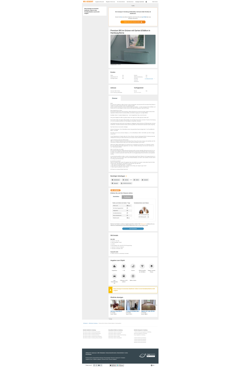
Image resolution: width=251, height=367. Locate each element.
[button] (156, 305)
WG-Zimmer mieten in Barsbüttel (115, 337)
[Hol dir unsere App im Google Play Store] (120, 365)
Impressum (94, 352)
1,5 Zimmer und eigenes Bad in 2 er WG (133, 311)
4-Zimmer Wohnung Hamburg (140, 340)
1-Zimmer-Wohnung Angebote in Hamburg (142, 331)
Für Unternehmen (121, 1)
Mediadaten (102, 352)
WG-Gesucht (85, 323)
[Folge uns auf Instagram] (94, 365)
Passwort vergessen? (115, 357)
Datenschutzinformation (111, 352)
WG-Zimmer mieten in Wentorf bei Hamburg (117, 334)
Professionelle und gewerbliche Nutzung (94, 357)
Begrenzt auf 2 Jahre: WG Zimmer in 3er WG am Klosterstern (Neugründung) (148, 311)
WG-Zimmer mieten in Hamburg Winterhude (92, 333)
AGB (98, 352)
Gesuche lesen (105, 359)
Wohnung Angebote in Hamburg (140, 333)
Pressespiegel (107, 357)
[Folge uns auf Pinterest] (101, 365)
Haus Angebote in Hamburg (139, 334)
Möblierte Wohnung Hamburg (140, 342)
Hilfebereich (88, 352)
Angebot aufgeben (97, 359)
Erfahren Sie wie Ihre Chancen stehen (132, 21)
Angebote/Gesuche (99, 1)
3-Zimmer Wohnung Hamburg (140, 339)
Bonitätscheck (130, 1)
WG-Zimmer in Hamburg (93, 323)
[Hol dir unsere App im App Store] (113, 365)
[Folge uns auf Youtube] (99, 365)
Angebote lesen (89, 359)
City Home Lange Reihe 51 (116, 311)
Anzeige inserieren (139, 1)
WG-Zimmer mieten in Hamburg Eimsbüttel (91, 331)
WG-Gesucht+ (143, 224)
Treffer (133, 5)
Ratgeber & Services (110, 1)
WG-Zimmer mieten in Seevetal (115, 333)
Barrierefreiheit (120, 352)
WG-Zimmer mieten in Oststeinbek (115, 331)
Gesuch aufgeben (113, 359)
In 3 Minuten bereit (149, 78)
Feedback (123, 357)
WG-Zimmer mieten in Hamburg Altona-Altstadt (92, 337)
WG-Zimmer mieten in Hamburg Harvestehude (92, 336)
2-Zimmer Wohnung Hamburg (140, 337)
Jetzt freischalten (133, 228)
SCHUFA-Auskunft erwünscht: (136, 80)
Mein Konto (155, 1)
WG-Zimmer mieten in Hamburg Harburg (91, 334)
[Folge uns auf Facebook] (96, 365)
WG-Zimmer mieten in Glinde (114, 336)
